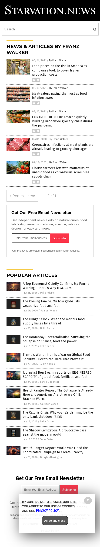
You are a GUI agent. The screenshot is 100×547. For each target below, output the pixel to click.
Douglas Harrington (51, 457)
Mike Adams (47, 292)
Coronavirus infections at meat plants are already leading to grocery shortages (62, 147)
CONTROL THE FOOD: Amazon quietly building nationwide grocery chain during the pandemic (62, 121)
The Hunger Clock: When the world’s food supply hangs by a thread (54, 321)
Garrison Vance (49, 403)
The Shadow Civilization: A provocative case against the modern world (55, 432)
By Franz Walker (58, 60)
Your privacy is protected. (25, 250)
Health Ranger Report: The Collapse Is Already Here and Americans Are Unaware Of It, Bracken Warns (58, 394)
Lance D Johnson (50, 381)
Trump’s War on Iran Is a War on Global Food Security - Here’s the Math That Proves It (56, 357)
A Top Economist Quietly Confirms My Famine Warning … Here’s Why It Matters (56, 286)
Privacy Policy (47, 511)
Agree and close (54, 520)
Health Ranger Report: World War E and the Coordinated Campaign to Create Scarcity (55, 450)
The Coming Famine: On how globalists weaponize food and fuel (51, 303)
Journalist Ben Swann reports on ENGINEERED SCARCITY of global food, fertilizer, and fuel (57, 375)
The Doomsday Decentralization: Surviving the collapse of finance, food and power (56, 339)
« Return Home (22, 196)
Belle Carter (47, 328)
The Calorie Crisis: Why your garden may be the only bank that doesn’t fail (58, 415)
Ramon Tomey (48, 310)
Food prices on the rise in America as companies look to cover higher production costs (59, 70)
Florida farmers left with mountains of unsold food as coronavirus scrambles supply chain (60, 172)
